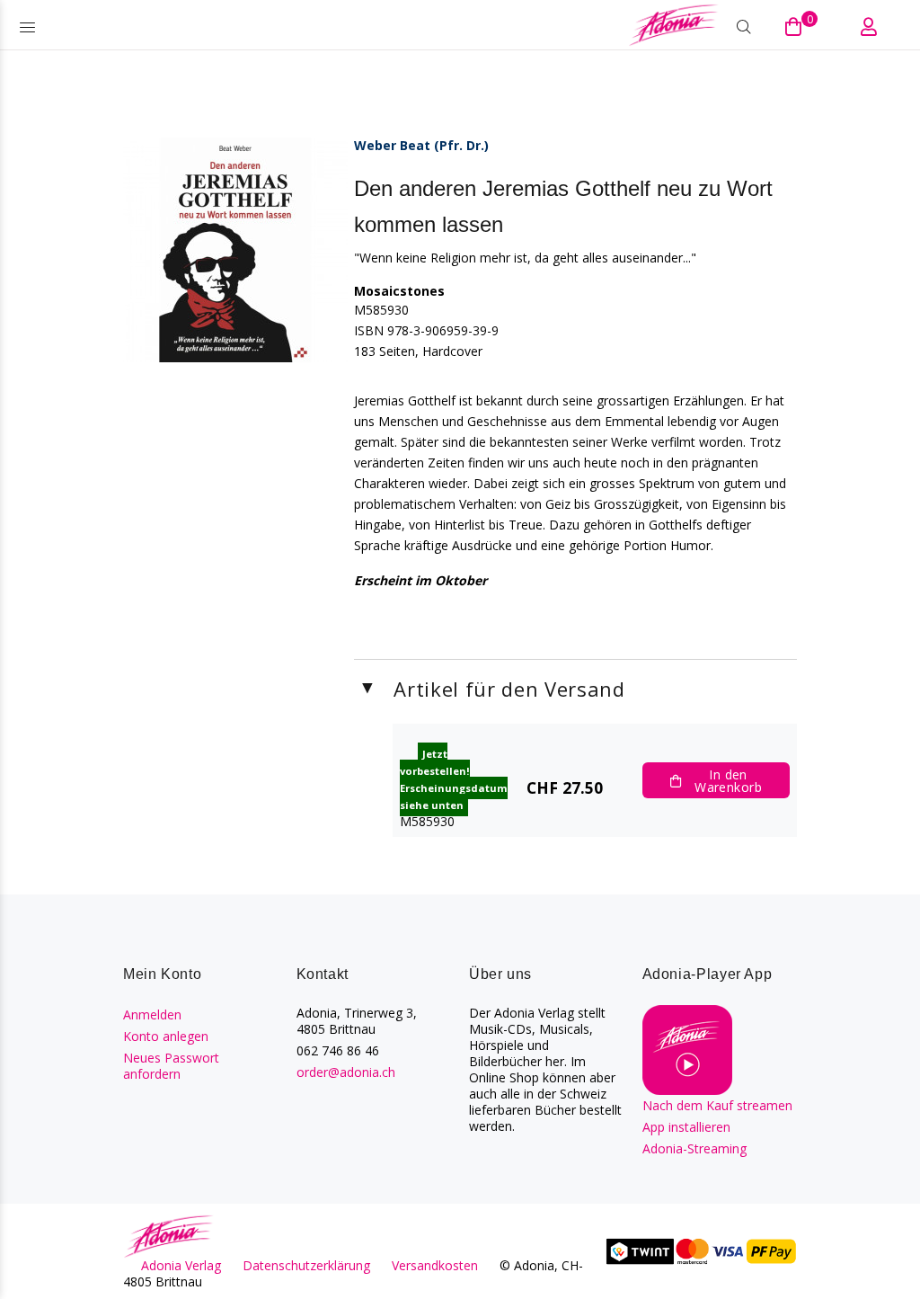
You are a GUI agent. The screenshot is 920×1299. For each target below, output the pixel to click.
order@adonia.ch (345, 1072)
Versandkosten (435, 1265)
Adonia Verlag (181, 1265)
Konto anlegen (165, 1036)
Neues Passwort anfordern (171, 1065)
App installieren (686, 1126)
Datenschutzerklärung (306, 1265)
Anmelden (152, 1014)
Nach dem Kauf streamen (717, 1105)
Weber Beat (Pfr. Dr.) (421, 145)
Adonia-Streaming (694, 1148)
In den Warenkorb (728, 781)
